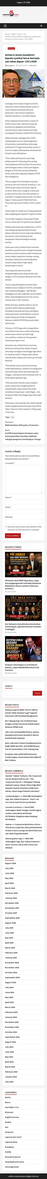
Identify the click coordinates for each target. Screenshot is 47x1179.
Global (8, 1122)
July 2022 (9, 1081)
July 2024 (9, 987)
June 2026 (9, 873)
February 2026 (11, 893)
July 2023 (9, 1047)
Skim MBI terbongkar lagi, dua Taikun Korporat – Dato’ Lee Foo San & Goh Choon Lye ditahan (23, 799)
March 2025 (10, 947)
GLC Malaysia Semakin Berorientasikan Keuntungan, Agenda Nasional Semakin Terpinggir (23, 608)
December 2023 (12, 1022)
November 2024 (12, 967)
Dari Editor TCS (12, 1107)
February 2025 (11, 952)
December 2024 (12, 962)
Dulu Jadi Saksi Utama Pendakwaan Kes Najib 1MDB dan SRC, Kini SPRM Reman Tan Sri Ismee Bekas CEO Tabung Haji (23, 746)
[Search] (41, 25)
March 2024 (10, 1007)
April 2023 (9, 1062)
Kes (6, 1127)
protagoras (11, 65)
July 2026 (9, 868)
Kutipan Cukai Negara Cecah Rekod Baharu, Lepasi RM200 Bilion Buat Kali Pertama (23, 649)
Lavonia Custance (13, 807)
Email (8, 507)
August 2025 (10, 923)
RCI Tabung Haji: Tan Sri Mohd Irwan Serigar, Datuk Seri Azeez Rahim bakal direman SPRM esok (22, 724)
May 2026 (9, 878)
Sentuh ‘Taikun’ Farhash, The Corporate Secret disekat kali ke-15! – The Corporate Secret (23, 779)
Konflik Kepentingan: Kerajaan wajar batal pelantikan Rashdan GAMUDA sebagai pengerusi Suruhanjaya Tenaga (23, 434)
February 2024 (11, 1012)
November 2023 (12, 1027)
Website (8, 517)
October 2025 (11, 913)
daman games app (13, 838)
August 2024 (10, 982)
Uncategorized (12, 1167)
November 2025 (12, 908)
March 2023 (10, 1066)
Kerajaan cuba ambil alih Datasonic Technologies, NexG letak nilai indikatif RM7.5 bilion (23, 757)
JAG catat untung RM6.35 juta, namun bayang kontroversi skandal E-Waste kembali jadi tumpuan (22, 735)
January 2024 (11, 1017)
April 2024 (9, 1002)
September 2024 (12, 977)
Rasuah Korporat (13, 1157)
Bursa (7, 1102)
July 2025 (9, 928)
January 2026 (11, 898)
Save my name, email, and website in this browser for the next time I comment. (25, 528)
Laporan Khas (11, 1142)
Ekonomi (11, 48)
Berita (8, 1097)
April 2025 (9, 942)
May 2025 (9, 937)
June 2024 (9, 992)
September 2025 (12, 918)
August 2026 (10, 863)
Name (8, 497)
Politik (8, 1152)
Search (8, 686)
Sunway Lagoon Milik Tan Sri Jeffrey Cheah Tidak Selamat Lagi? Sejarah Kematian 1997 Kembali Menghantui (21, 712)
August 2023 (10, 1042)
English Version (12, 1117)
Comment (10, 463)
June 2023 (9, 1052)
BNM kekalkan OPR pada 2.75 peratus (22, 423)
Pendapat (9, 1147)
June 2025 (9, 932)
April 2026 (9, 883)
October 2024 (11, 972)
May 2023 (9, 1057)
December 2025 (12, 903)
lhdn (12, 417)
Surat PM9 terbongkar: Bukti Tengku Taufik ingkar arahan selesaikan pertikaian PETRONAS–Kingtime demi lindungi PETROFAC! (23, 813)
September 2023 (12, 1037)
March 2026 (10, 888)
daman (8, 824)
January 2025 (11, 957)
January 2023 (11, 1076)
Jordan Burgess (12, 796)
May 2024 (9, 997)
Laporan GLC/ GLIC (13, 1137)
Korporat (21, 572)
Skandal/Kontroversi (14, 1162)
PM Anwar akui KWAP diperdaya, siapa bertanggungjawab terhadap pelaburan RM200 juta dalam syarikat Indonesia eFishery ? (23, 564)
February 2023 (11, 1071)
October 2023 (11, 1032)
